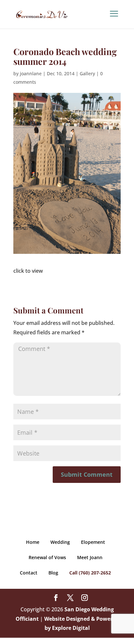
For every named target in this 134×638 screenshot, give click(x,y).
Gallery (87, 73)
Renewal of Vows (47, 557)
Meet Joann (89, 557)
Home (32, 542)
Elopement (93, 542)
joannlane (31, 73)
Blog (53, 573)
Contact (28, 573)
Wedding (60, 542)
